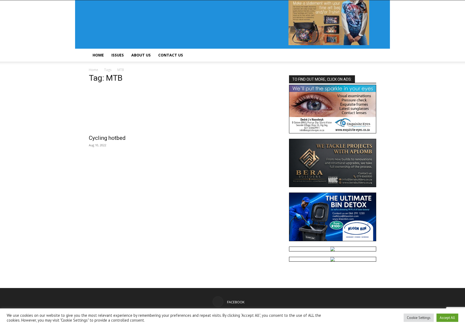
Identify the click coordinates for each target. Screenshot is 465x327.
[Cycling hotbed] (132, 109)
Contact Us (170, 55)
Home (98, 55)
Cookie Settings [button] (419, 317)
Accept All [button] (447, 317)
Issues (117, 55)
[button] (369, 55)
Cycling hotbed (107, 138)
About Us (141, 55)
